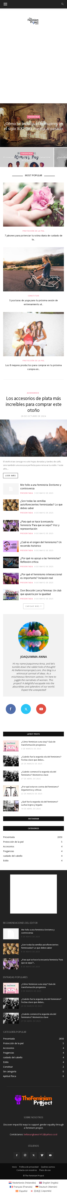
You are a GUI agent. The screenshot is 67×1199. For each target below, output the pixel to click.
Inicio (14, 1167)
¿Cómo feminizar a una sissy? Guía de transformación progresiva (38, 743)
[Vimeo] (42, 1155)
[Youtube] (50, 1155)
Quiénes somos (48, 1167)
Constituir (33, 296)
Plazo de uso (45, 1170)
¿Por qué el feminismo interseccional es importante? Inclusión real (41, 576)
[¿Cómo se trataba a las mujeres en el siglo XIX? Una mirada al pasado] (33, 125)
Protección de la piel (33, 231)
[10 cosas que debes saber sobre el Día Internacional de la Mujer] (27, 161)
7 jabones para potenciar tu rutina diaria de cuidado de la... (33, 238)
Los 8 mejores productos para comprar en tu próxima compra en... (33, 367)
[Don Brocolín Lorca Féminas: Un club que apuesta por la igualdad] (11, 594)
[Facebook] (17, 1155)
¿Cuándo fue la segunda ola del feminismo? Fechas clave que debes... (41, 758)
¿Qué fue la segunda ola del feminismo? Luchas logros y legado (39, 803)
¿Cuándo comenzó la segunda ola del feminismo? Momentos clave (38, 773)
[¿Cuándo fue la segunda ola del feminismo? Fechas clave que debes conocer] (11, 760)
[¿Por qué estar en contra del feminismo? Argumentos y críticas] (11, 790)
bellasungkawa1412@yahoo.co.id (40, 1134)
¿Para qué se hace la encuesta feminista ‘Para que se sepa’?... (42, 961)
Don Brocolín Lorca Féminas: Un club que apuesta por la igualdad (40, 592)
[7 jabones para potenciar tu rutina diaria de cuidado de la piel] (33, 204)
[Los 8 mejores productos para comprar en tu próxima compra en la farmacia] (33, 334)
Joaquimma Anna (33, 657)
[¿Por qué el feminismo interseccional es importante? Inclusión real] (11, 578)
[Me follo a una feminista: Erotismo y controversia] (11, 489)
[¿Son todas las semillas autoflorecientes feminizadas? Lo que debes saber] (11, 505)
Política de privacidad (28, 1167)
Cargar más (32, 606)
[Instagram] (25, 1155)
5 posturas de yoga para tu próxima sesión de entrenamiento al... (33, 303)
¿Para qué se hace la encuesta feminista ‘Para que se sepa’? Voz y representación (39, 525)
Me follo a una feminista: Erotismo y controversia (40, 487)
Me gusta (10, 705)
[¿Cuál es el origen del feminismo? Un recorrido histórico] (11, 546)
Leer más (10, 476)
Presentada (33, 117)
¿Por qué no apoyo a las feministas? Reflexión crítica (40, 560)
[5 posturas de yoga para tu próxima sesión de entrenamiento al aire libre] (33, 269)
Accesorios (33, 393)
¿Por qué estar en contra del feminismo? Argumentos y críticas (40, 788)
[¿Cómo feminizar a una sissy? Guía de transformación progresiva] (11, 745)
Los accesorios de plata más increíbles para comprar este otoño (34, 404)
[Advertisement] (33, 68)
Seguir (26, 705)
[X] (33, 1155)
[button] (5, 4)
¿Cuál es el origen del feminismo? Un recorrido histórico (41, 544)
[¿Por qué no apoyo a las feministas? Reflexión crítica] (11, 562)
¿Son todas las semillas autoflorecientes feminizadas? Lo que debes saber (41, 504)
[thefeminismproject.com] (33, 21)
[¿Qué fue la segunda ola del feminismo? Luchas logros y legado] (11, 805)
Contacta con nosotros (27, 1170)
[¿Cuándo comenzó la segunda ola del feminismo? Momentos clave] (11, 775)
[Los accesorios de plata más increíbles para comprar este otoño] (33, 438)
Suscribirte (41, 705)
